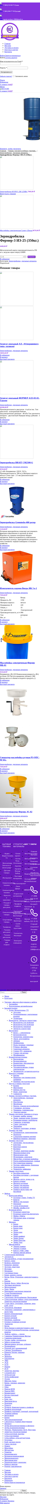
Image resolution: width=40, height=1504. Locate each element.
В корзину (31, 257)
